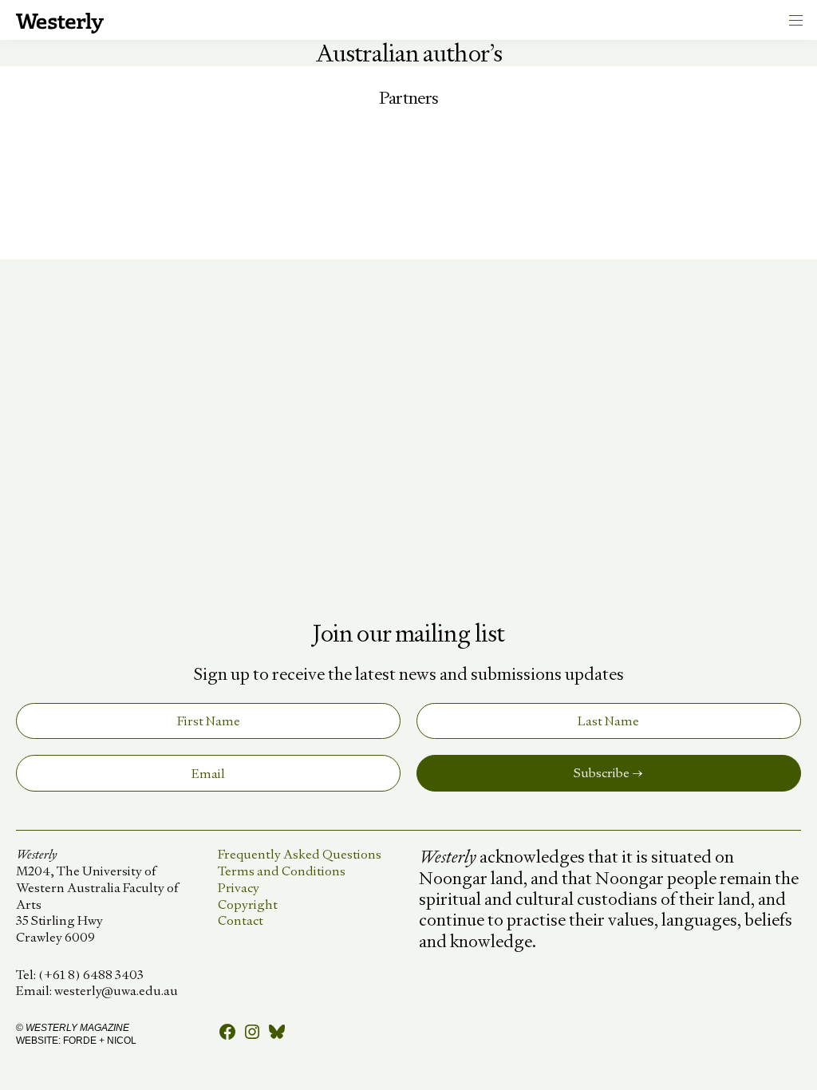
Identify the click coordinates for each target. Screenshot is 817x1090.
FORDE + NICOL (99, 1040)
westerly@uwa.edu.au (116, 990)
